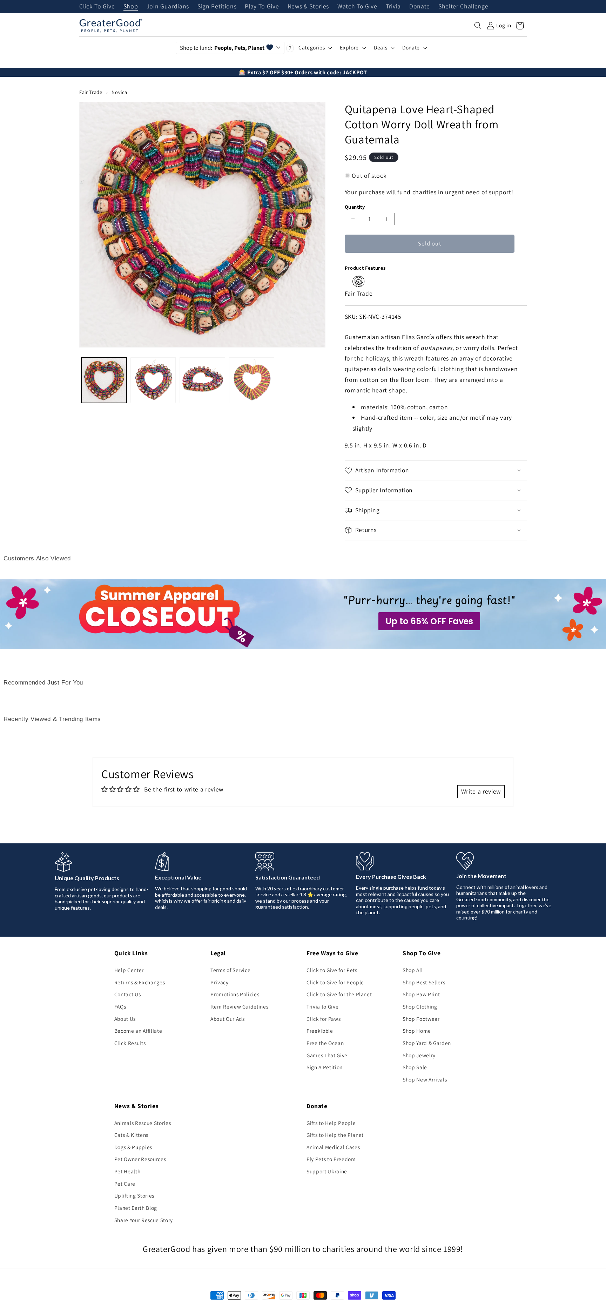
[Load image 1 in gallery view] (104, 380)
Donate (419, 6)
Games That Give (327, 1055)
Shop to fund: (222, 48)
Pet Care (124, 1183)
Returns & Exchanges (139, 982)
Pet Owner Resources (140, 1158)
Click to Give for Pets (332, 969)
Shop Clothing (420, 1006)
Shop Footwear (421, 1018)
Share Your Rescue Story (143, 1220)
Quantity (355, 206)
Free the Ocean (325, 1042)
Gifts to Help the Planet (335, 1134)
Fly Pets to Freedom (331, 1158)
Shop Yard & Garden (427, 1042)
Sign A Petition (325, 1067)
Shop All (413, 969)
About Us (125, 1018)
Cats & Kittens (131, 1134)
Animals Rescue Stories (142, 1122)
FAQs (120, 1006)
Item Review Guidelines (239, 1006)
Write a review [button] (481, 791)
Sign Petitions (216, 6)
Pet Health (127, 1171)
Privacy (219, 982)
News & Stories (308, 6)
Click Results (130, 1042)
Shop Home (417, 1030)
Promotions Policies (235, 994)
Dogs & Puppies (133, 1147)
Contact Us (127, 994)
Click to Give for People (335, 982)
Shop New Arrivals (425, 1079)
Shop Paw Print (421, 994)
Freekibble (320, 1030)
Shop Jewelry (419, 1055)
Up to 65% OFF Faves (429, 621)
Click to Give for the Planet (339, 994)
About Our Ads (227, 1018)
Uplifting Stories (134, 1195)
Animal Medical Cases (333, 1147)
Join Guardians (168, 6)
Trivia (393, 6)
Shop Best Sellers (424, 982)
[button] (478, 25)
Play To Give (262, 6)
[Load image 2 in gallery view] (153, 380)
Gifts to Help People (331, 1122)
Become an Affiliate (138, 1030)
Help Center (129, 969)
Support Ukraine (327, 1171)
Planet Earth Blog (135, 1207)
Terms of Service (230, 969)
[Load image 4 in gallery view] (251, 380)
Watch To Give (357, 6)
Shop (130, 6)
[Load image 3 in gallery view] (202, 380)
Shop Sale (415, 1067)
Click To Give (97, 6)
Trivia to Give (322, 1006)
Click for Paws (324, 1018)
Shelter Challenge (463, 6)
